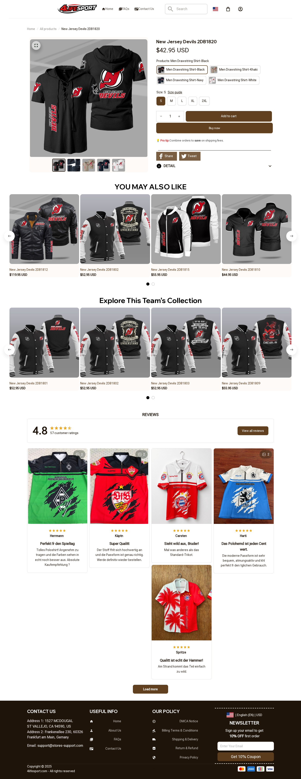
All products (48, 29)
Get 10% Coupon (246, 756)
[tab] (148, 284)
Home (31, 29)
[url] (60, 746)
